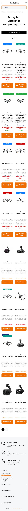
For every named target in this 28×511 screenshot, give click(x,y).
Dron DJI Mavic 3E (21, 163)
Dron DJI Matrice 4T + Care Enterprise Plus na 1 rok (7, 66)
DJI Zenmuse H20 (7, 402)
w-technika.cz (12, 508)
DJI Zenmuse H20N (20, 402)
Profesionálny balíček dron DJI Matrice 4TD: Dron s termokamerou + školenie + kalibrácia (20, 117)
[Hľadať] (2, 7)
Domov (2, 11)
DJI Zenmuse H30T (20, 263)
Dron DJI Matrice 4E (7, 163)
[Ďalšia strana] (10, 429)
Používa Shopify (18, 508)
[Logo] (14, 3)
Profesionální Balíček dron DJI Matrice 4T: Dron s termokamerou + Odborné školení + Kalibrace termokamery (21, 68)
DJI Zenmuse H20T (20, 356)
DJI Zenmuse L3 (7, 263)
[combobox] (14, 7)
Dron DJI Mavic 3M (7, 213)
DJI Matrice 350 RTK (7, 356)
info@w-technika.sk (6, 475)
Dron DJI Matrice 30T (20, 309)
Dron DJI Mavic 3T (7, 309)
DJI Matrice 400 (20, 213)
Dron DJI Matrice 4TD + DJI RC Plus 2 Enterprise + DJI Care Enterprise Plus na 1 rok (7, 117)
